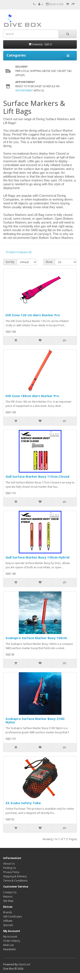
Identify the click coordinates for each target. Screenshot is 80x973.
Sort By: (10, 262)
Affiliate (7, 921)
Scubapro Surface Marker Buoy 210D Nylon (35, 720)
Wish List (8, 945)
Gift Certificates (12, 916)
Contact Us (9, 892)
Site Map (8, 901)
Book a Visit (56, 4)
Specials (8, 925)
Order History (11, 941)
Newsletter (9, 949)
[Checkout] (73, 4)
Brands (7, 912)
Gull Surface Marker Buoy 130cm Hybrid (37, 557)
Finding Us (9, 868)
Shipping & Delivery (15, 876)
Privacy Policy (11, 872)
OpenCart (24, 964)
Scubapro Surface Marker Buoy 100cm (36, 638)
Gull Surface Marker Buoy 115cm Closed (37, 476)
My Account (10, 936)
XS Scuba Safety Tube (23, 803)
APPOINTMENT (24, 90)
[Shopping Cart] (67, 4)
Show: (49, 262)
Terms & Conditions (15, 880)
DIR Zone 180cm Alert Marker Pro (32, 396)
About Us (9, 863)
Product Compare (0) (18, 252)
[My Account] (40, 4)
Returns (7, 896)
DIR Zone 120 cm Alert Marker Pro (33, 315)
